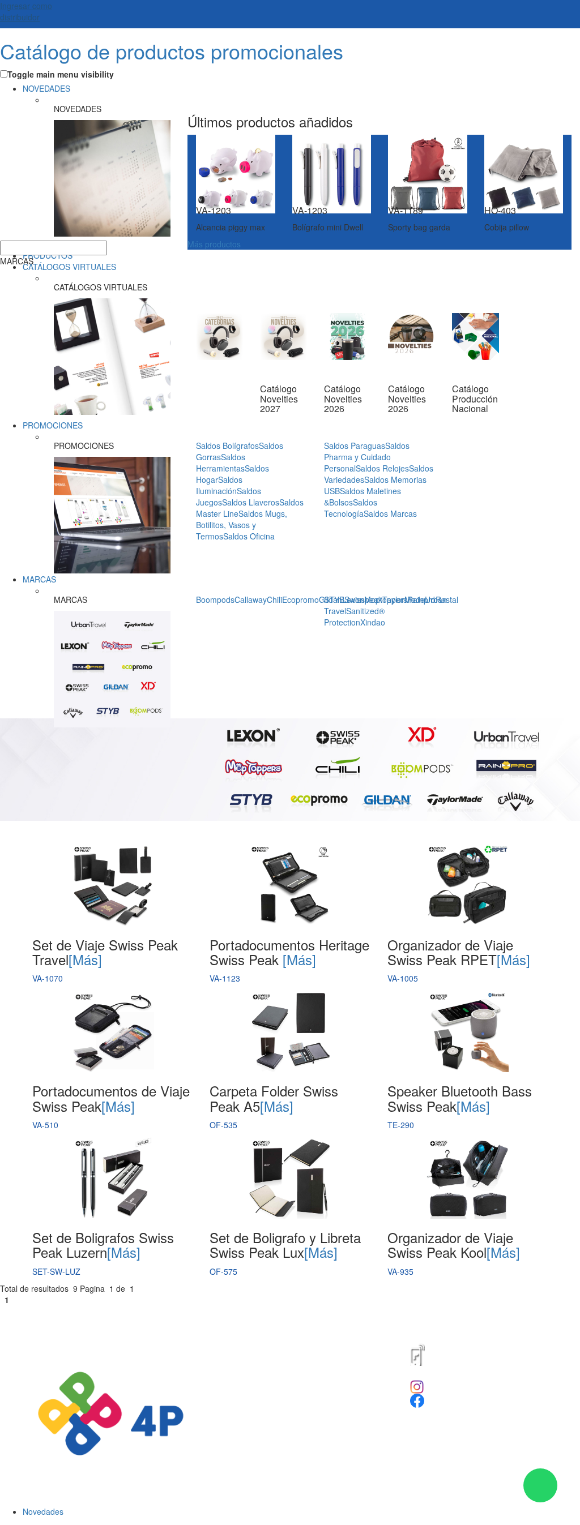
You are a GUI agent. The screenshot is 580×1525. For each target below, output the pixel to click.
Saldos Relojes (382, 468)
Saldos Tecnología (350, 507)
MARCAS (39, 579)
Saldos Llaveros (250, 502)
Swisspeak (363, 599)
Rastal (447, 599)
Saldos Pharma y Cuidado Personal (367, 457)
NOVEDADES (46, 88)
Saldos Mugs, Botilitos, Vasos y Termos (241, 525)
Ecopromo (300, 599)
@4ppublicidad (450, 1385)
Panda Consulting (318, 1321)
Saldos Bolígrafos (227, 445)
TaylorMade (403, 599)
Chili (274, 599)
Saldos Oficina (249, 536)
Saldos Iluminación (219, 485)
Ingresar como (26, 11)
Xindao (372, 622)
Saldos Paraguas (354, 445)
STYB (334, 599)
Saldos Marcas (390, 513)
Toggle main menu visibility (60, 74)
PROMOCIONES (53, 425)
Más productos (214, 244)
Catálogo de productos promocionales (171, 50)
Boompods (215, 599)
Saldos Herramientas (220, 462)
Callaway (250, 599)
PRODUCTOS (47, 255)
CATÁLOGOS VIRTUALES (69, 266)
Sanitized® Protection (354, 616)
